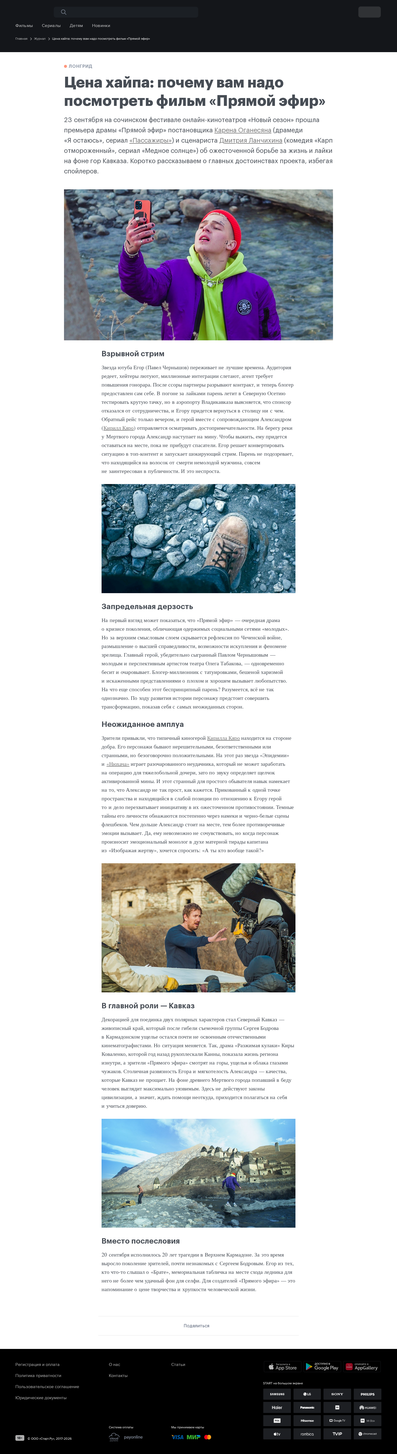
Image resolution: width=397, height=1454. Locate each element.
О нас (114, 1364)
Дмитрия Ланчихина (250, 140)
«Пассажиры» (150, 140)
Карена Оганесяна (242, 130)
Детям (76, 25)
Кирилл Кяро (118, 427)
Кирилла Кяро (223, 737)
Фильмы (24, 25)
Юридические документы (41, 1397)
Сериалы (51, 25)
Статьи (178, 1364)
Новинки (101, 25)
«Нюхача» (117, 763)
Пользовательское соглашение (47, 1386)
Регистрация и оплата (37, 1364)
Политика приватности (38, 1375)
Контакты (118, 1375)
